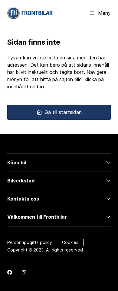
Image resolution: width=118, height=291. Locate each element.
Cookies (70, 242)
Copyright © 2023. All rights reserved (45, 249)
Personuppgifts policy (29, 242)
